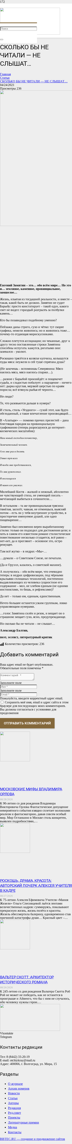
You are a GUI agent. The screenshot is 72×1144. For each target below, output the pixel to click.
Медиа (12, 1127)
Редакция (14, 1108)
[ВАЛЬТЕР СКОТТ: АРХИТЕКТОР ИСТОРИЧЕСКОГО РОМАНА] (15, 948)
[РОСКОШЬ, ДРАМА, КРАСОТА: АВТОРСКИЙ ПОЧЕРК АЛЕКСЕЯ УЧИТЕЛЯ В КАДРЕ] (15, 851)
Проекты (14, 1117)
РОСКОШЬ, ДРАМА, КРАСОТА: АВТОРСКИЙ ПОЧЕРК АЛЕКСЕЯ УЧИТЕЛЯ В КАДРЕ (36, 885)
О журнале (15, 1083)
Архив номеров (18, 1088)
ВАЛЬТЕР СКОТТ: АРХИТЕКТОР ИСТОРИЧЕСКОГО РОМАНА (27, 979)
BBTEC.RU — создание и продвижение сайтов (32, 1139)
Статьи (13, 1098)
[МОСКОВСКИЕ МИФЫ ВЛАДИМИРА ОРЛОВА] (15, 760)
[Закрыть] (1, 39)
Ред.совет (14, 1112)
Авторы (13, 1103)
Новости (14, 1093)
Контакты (14, 1132)
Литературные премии (23, 1122)
